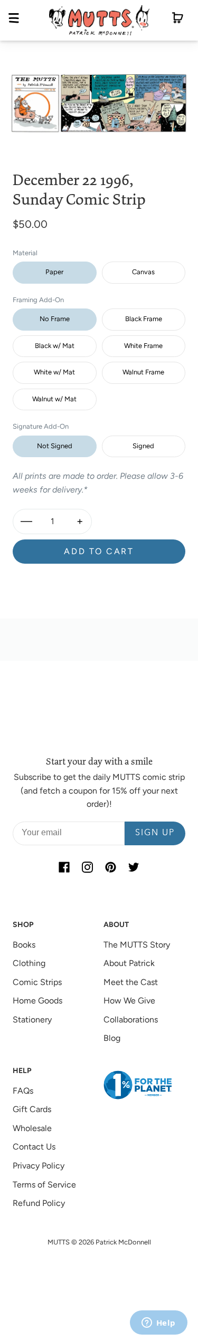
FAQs (23, 1091)
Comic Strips (37, 982)
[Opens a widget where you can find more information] (158, 1323)
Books (24, 945)
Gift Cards (32, 1109)
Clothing (29, 963)
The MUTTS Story (136, 945)
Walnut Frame (143, 372)
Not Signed (54, 446)
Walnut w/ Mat (54, 399)
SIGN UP (155, 833)
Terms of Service (44, 1185)
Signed (143, 446)
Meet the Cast (130, 982)
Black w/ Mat (54, 346)
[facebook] (64, 867)
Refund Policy (39, 1203)
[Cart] (178, 20)
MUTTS (59, 1242)
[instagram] (87, 867)
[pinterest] (110, 867)
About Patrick (129, 963)
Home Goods (37, 1001)
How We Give (129, 1001)
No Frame (55, 319)
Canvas (143, 272)
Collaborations (130, 1020)
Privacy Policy (38, 1166)
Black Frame (143, 319)
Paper (54, 272)
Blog (111, 1038)
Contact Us (34, 1147)
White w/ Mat (54, 372)
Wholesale (32, 1128)
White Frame (143, 346)
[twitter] (134, 867)
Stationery (32, 1020)
